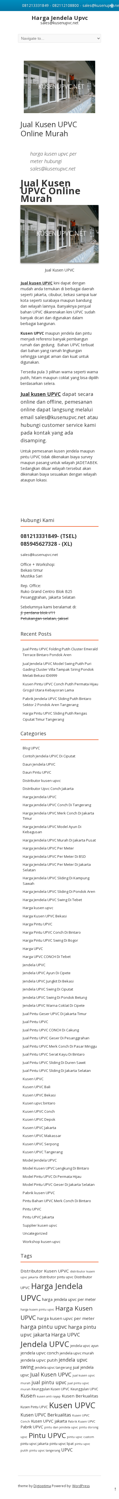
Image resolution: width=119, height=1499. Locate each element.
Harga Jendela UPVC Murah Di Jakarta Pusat (59, 840)
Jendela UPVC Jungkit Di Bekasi (48, 981)
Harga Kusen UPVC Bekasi (45, 916)
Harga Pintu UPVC (37, 924)
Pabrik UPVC (31, 1426)
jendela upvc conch (39, 1353)
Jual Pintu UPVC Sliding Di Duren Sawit (54, 1062)
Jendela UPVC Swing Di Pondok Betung (55, 997)
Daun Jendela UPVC (39, 764)
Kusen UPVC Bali (36, 1086)
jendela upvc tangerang (53, 1367)
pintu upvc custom (80, 1437)
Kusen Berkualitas (80, 1396)
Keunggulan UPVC (84, 1389)
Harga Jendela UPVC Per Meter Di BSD (54, 856)
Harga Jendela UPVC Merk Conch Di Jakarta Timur (58, 816)
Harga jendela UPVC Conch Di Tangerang (57, 804)
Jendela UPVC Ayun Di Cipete (47, 972)
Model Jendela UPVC (40, 1160)
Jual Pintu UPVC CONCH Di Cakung (51, 1029)
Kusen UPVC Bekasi (39, 1095)
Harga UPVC (33, 948)
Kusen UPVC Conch (39, 1111)
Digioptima (42, 1486)
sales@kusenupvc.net (39, 554)
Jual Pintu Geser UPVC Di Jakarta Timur (55, 1013)
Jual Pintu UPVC (35, 1021)
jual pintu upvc (49, 1382)
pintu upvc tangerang (44, 1450)
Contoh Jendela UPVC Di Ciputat (49, 756)
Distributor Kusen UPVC (44, 1271)
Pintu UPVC (32, 1209)
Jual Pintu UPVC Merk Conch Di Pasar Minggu (60, 1046)
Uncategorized (35, 1233)
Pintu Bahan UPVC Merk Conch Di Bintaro (57, 1200)
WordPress (81, 1486)
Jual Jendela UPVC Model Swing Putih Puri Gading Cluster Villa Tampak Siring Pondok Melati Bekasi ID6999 (58, 669)
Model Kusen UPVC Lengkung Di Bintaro (56, 1168)
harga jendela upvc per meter (69, 1299)
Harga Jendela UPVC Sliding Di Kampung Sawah (56, 880)
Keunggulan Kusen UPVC (50, 1389)
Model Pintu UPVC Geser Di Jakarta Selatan (59, 1184)
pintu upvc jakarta (34, 1443)
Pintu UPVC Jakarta (38, 1217)
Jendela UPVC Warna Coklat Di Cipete (54, 1005)
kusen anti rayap (49, 1396)
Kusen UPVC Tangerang (43, 1151)
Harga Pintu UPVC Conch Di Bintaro (52, 932)
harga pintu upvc (43, 1326)
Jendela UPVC (34, 964)
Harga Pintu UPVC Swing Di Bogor (50, 940)
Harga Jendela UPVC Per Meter (48, 848)
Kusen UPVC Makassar (42, 1135)
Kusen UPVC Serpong (41, 1143)
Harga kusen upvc (38, 907)
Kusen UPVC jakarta (49, 1421)
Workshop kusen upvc (41, 1241)
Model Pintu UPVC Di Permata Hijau (52, 1176)
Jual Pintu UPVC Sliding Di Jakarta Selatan (57, 1070)
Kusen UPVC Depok (39, 1119)
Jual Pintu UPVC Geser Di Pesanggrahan (56, 1037)
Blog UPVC (31, 747)
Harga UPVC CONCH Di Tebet (47, 956)
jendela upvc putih (39, 1360)
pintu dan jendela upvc (61, 1427)
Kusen (28, 1395)
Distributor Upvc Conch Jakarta (48, 788)
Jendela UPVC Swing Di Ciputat (48, 989)
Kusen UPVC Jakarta (39, 1127)
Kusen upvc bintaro (39, 1103)
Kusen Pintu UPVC (34, 1407)
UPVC (67, 1450)
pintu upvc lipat (62, 1443)
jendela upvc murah (77, 1353)
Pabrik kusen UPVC (39, 1192)
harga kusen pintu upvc (37, 1309)
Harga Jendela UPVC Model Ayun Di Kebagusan (52, 829)
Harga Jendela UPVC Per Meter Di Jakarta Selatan (57, 867)
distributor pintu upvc (56, 1277)
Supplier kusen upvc (40, 1225)
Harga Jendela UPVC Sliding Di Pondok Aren (59, 891)
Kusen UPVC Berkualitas (45, 1415)
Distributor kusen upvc (42, 780)
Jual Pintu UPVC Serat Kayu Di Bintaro (54, 1054)
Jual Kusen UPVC (50, 1374)
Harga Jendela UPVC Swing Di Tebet (52, 899)
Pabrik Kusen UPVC (81, 1421)
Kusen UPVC (33, 1078)
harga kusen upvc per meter (66, 1318)
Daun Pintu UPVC (37, 772)
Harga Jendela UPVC (39, 796)
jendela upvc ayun (84, 1345)
